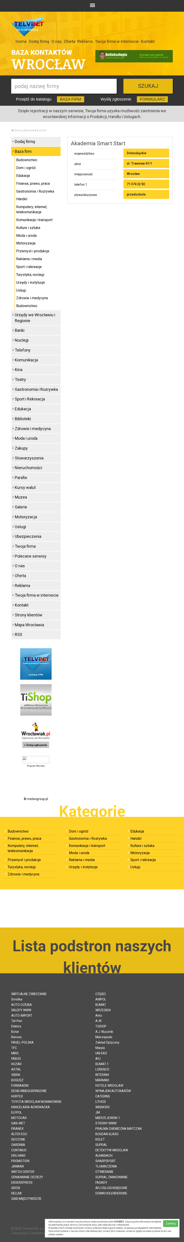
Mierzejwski (103, 1037)
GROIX (15, 1188)
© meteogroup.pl (36, 799)
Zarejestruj (37, 1233)
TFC (14, 1048)
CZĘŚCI (100, 994)
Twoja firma (25, 546)
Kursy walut (25, 487)
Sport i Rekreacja (30, 399)
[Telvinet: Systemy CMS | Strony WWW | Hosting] (36, 664)
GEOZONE (18, 1139)
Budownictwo (26, 160)
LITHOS (100, 1102)
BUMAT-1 (102, 1064)
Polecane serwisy (30, 556)
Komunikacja (26, 360)
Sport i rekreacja (29, 267)
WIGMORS (102, 1107)
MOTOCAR (19, 1118)
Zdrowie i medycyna (32, 298)
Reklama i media (29, 259)
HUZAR (16, 1064)
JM (97, 1112)
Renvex (16, 1037)
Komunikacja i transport (34, 220)
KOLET (100, 1139)
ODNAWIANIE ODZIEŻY (27, 1177)
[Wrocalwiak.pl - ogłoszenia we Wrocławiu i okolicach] (36, 735)
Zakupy (21, 448)
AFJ (98, 1058)
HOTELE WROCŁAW (109, 1085)
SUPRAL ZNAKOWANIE (111, 1177)
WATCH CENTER (22, 1172)
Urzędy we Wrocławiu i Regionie (35, 317)
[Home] (12, 130)
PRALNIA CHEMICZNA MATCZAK (118, 1128)
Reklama (85, 41)
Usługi (21, 290)
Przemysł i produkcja (32, 251)
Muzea (21, 497)
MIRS (15, 1053)
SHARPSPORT (105, 1161)
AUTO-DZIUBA (21, 1005)
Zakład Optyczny (107, 1042)
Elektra (16, 1026)
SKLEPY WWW (21, 1010)
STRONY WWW (105, 1123)
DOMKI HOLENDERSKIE (111, 1193)
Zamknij (171, 1223)
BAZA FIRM (70, 99)
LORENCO (102, 1069)
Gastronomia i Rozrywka (35, 191)
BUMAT (100, 1005)
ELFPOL (16, 1112)
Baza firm (41, 130)
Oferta (69, 41)
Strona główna (23, 130)
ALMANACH (103, 1155)
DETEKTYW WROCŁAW (111, 1150)
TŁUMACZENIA (106, 1166)
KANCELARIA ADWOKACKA (30, 1107)
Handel (21, 199)
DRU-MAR (18, 1155)
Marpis (100, 1048)
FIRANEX (17, 1128)
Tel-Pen (16, 1021)
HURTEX (17, 1096)
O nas (57, 41)
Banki (19, 330)
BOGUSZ (17, 1080)
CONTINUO (18, 1150)
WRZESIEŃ (103, 1010)
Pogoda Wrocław (36, 766)
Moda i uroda (26, 235)
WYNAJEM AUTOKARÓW (113, 1091)
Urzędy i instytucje (30, 282)
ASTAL (16, 1069)
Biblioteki (23, 418)
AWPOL (100, 999)
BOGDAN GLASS (106, 1134)
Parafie (21, 477)
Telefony (23, 350)
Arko (98, 1015)
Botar (15, 1031)
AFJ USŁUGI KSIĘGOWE (111, 1188)
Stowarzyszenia (29, 458)
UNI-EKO (101, 1053)
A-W (98, 1021)
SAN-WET (18, 1123)
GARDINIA (18, 1145)
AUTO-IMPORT (21, 1015)
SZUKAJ (148, 86)
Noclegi (21, 340)
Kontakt (148, 41)
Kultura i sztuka (28, 228)
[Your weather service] (35, 759)
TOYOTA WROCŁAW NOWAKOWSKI (36, 1102)
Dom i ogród (25, 168)
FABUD (16, 1058)
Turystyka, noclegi (30, 275)
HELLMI (16, 1193)
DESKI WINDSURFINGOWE (29, 1091)
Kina (18, 369)
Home (21, 41)
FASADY (101, 1182)
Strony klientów (28, 615)
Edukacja (23, 176)
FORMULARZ (152, 99)
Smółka (16, 999)
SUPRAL (101, 1145)
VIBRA (15, 1075)
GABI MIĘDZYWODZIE (26, 1198)
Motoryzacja (25, 243)
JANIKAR (17, 1166)
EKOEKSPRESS (22, 1182)
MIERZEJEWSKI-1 (107, 1118)
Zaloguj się (18, 1233)
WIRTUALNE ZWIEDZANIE (29, 994)
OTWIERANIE (104, 1172)
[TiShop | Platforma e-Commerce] (36, 699)
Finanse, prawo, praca (33, 183)
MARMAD (102, 1080)
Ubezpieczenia (28, 536)
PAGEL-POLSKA (22, 1042)
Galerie (21, 507)
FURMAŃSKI (19, 1085)
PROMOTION (20, 1161)
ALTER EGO (19, 1134)
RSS (18, 634)
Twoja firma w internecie (117, 41)
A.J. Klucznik (104, 1031)
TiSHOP (100, 1026)
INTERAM (102, 1075)
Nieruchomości (28, 467)
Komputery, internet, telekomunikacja (31, 209)
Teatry (20, 379)
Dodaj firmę (39, 41)
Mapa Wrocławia (29, 624)
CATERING (102, 1096)
